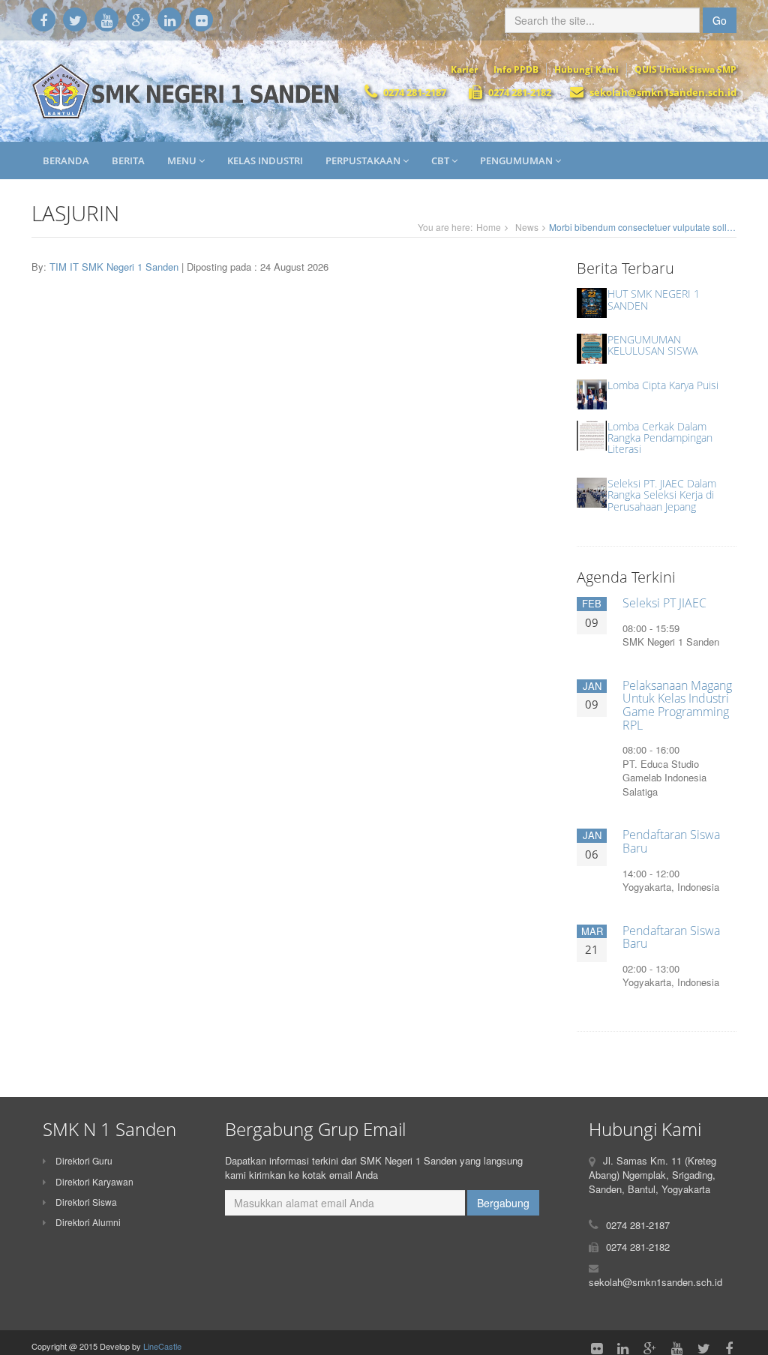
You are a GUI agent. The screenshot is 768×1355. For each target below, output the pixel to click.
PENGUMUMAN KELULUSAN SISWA (653, 345)
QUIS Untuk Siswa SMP (685, 69)
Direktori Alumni (87, 1222)
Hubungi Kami (586, 69)
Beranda (66, 160)
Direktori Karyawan (93, 1181)
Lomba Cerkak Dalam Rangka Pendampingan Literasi (660, 438)
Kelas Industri (265, 160)
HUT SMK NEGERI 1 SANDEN (654, 299)
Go (719, 20)
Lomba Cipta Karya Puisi (663, 385)
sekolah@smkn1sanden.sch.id (663, 92)
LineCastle (162, 1346)
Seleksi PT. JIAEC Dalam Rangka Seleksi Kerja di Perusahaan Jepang (662, 495)
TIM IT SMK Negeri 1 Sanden (116, 266)
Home (488, 226)
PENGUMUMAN (517, 160)
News (526, 226)
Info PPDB (516, 69)
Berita (128, 160)
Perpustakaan (364, 160)
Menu (183, 160)
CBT (441, 160)
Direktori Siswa (85, 1201)
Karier (464, 69)
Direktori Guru (82, 1160)
